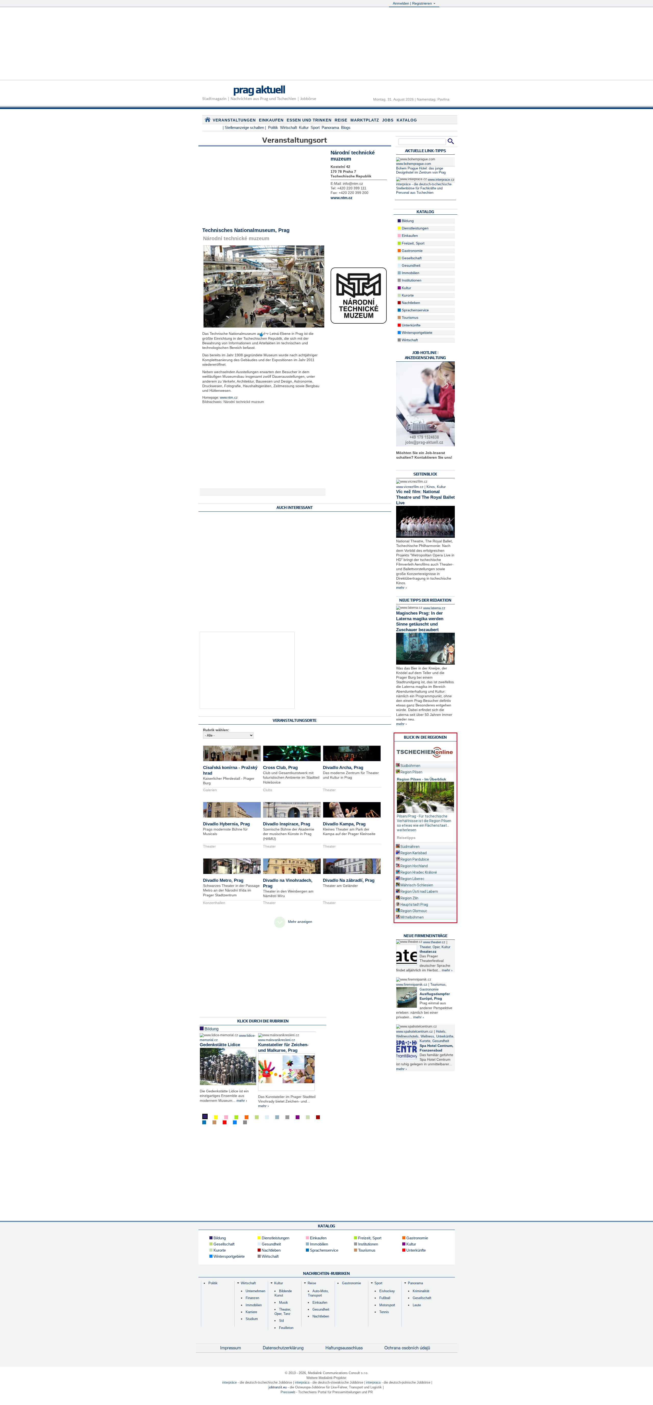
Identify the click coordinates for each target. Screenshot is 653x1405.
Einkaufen (271, 120)
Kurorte (407, 295)
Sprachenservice (415, 310)
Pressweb (288, 1392)
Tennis (384, 1312)
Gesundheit (410, 265)
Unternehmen (255, 1291)
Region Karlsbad (413, 853)
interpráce (229, 1382)
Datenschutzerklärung (283, 1348)
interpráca (302, 1382)
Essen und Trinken (309, 120)
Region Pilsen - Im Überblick (421, 779)
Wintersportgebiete (416, 333)
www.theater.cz (434, 942)
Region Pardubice (414, 859)
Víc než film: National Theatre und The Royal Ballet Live (425, 497)
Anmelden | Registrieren (413, 3)
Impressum (230, 1348)
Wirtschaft (288, 127)
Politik (273, 127)
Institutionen (411, 280)
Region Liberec (412, 879)
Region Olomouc (413, 911)
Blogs (345, 127)
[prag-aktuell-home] (208, 121)
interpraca (373, 1382)
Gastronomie (412, 251)
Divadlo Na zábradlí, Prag (348, 880)
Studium (252, 1319)
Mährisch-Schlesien (416, 885)
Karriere (251, 1312)
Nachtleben (410, 303)
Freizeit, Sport (412, 243)
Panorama (330, 127)
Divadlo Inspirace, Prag (286, 824)
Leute (417, 1305)
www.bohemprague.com (413, 164)
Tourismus (409, 317)
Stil (281, 1321)
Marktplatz (364, 120)
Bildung (211, 1029)
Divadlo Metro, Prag (223, 880)
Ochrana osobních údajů (407, 1348)
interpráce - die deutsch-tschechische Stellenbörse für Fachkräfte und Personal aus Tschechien (423, 188)
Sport (315, 127)
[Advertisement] (326, 44)
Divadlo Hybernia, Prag (226, 824)
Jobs (388, 120)
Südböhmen (410, 766)
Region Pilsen (411, 772)
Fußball (384, 1298)
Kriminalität (421, 1291)
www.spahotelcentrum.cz (414, 1031)
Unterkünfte (411, 325)
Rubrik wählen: (216, 730)
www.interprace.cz (441, 179)
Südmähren (410, 847)
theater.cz (428, 951)
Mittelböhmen (412, 917)
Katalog (407, 120)
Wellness (427, 1036)
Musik (283, 1302)
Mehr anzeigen (300, 922)
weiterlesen (406, 830)
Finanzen (252, 1298)
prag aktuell (259, 89)
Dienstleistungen (415, 228)
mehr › (241, 1100)
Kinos (430, 487)
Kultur (304, 127)
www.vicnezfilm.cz (409, 487)
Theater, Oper (429, 947)
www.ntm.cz (229, 397)
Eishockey (387, 1291)
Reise (341, 120)
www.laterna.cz (434, 608)
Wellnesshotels (407, 1036)
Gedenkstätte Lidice (220, 1044)
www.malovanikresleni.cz (276, 1040)
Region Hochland (414, 866)
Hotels (440, 1031)
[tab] (425, 765)
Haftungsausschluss (344, 1348)
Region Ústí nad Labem (419, 891)
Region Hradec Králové (418, 872)
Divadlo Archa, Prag (343, 767)
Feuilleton (286, 1328)
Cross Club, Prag (280, 767)
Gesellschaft (411, 258)
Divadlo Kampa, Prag (344, 824)
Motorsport (387, 1305)
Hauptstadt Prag (414, 904)
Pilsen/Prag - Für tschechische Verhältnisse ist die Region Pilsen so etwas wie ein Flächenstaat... (424, 820)
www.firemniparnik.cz (411, 984)
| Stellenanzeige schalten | (244, 127)
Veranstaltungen (234, 120)
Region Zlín (409, 898)
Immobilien (410, 273)
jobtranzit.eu (278, 1387)
